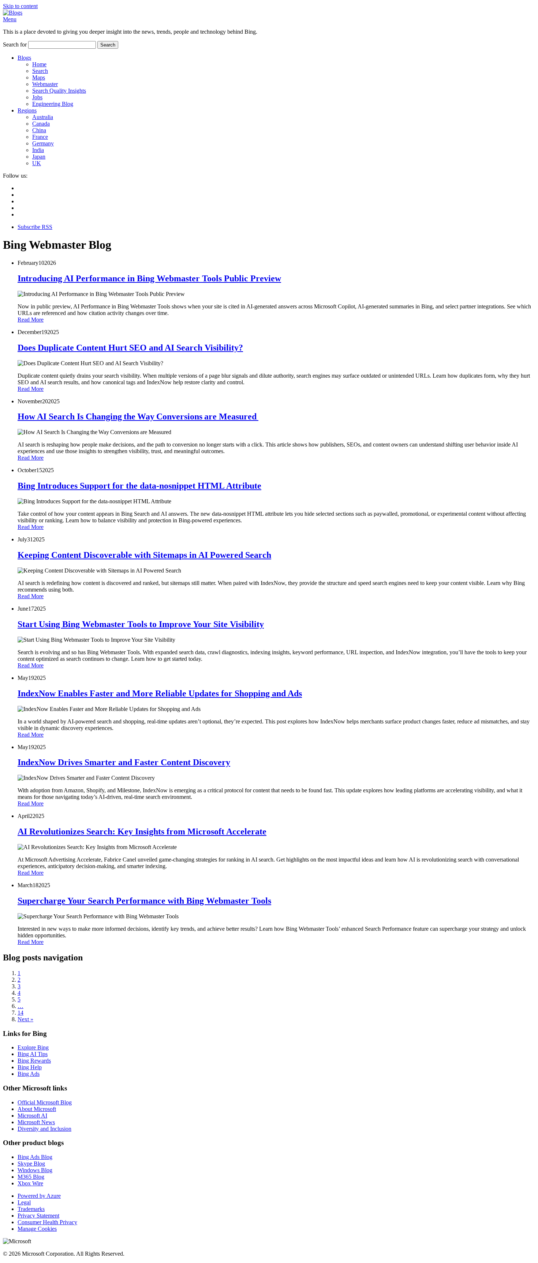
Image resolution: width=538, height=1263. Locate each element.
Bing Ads (29, 1074)
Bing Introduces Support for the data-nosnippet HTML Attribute (139, 485)
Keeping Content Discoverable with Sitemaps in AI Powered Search (144, 555)
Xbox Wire (30, 1183)
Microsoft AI (32, 1115)
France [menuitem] (40, 137)
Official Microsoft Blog (45, 1102)
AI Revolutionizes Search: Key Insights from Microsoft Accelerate (142, 831)
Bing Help (30, 1067)
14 (20, 1013)
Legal (24, 1202)
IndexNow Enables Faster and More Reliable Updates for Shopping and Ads (160, 693)
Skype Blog (31, 1163)
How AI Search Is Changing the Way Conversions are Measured (138, 416)
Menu (9, 19)
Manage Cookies (37, 1229)
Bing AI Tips (33, 1054)
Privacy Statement (38, 1215)
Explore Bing (33, 1047)
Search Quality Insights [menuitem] (59, 91)
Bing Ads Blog (35, 1157)
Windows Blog (35, 1170)
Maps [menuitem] (38, 77)
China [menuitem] (39, 130)
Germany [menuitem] (43, 143)
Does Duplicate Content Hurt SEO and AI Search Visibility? (130, 347)
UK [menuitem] (36, 163)
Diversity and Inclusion (44, 1129)
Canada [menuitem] (41, 124)
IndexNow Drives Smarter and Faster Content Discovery (124, 762)
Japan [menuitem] (38, 156)
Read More (31, 319)
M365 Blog (31, 1177)
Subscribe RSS (35, 227)
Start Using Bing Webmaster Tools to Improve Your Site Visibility (141, 624)
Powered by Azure (39, 1196)
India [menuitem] (38, 150)
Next (25, 1019)
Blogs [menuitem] (24, 58)
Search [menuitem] (40, 71)
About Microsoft (37, 1109)
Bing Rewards (34, 1061)
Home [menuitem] (39, 64)
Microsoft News (36, 1122)
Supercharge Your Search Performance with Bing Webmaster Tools (144, 900)
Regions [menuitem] (27, 110)
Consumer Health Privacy (47, 1222)
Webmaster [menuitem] (45, 84)
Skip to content (20, 6)
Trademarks (31, 1209)
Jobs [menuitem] (37, 97)
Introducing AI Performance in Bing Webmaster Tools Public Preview (149, 278)
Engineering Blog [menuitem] (52, 104)
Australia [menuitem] (42, 117)
